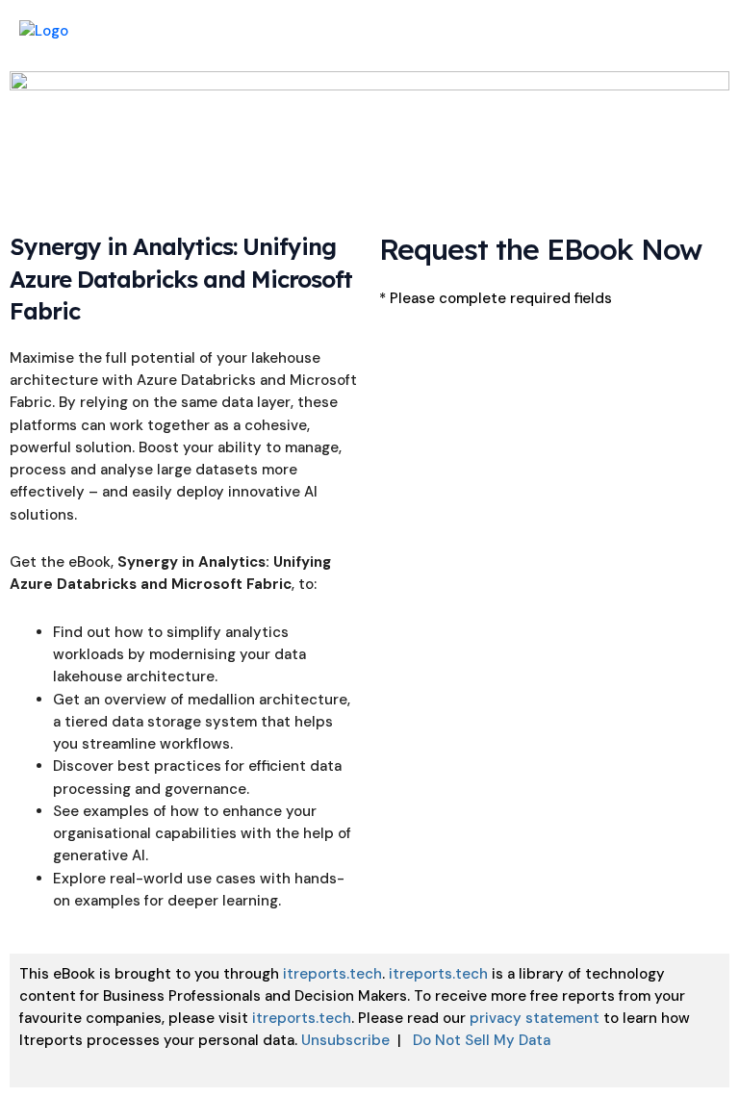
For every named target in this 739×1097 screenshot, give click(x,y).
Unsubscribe (345, 1040)
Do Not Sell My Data (481, 1040)
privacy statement (534, 1018)
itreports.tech (332, 973)
